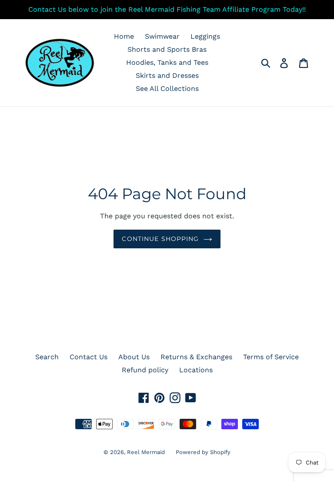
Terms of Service (271, 357)
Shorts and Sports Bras (167, 49)
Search (47, 357)
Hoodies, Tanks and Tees (167, 62)
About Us (134, 357)
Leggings (205, 36)
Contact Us (88, 357)
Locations (196, 370)
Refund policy (145, 370)
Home (124, 36)
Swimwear (162, 36)
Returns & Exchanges (196, 357)
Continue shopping (160, 239)
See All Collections (167, 88)
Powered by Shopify (203, 452)
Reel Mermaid (146, 452)
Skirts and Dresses (167, 75)
